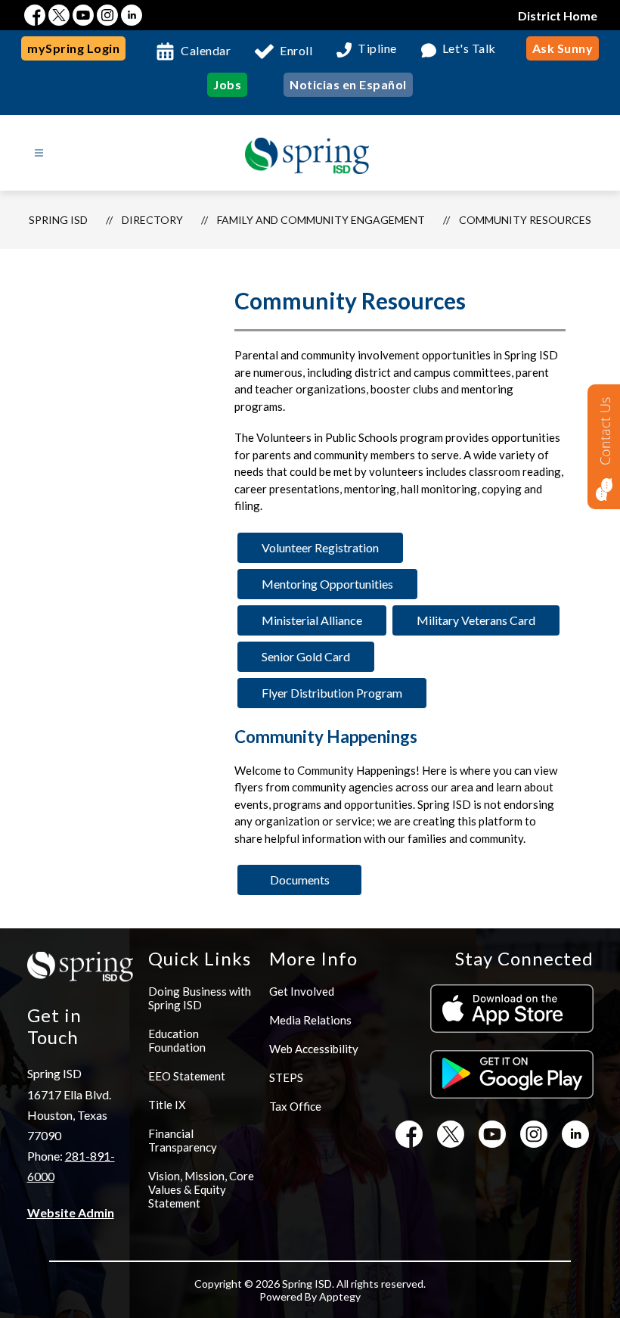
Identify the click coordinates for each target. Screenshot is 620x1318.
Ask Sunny (563, 48)
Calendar (206, 50)
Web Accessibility (313, 1048)
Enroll (296, 50)
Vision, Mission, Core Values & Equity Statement (201, 1189)
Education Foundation (177, 1040)
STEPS (286, 1077)
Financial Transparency (182, 1140)
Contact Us (605, 431)
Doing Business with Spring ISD (199, 998)
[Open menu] (39, 153)
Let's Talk (469, 48)
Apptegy (340, 1296)
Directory (152, 219)
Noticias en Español (348, 84)
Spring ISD (58, 219)
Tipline (377, 48)
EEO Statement (186, 1076)
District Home (557, 15)
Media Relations (310, 1020)
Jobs (227, 84)
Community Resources (525, 219)
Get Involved (301, 991)
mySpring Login (73, 48)
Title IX (167, 1104)
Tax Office (295, 1106)
